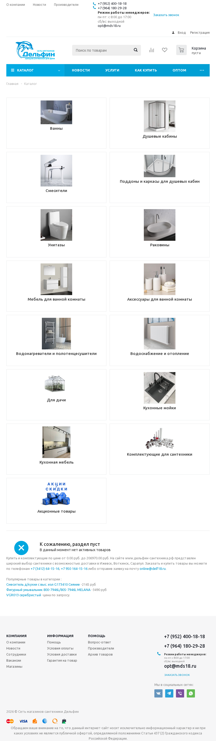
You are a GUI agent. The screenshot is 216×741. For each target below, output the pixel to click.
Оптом (179, 70)
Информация (60, 636)
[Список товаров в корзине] (192, 53)
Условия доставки (62, 654)
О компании (15, 642)
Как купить (146, 70)
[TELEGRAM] (169, 693)
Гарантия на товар (62, 660)
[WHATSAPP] (191, 693)
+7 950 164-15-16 (74, 568)
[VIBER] (180, 693)
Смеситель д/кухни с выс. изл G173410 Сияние (43, 584)
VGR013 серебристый (23, 595)
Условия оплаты (60, 648)
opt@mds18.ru (109, 25)
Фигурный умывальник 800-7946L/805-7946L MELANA (48, 589)
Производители (101, 648)
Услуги (112, 70)
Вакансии (13, 660)
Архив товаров (100, 654)
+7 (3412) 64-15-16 (45, 568)
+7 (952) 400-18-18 (112, 3)
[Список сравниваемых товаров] (151, 51)
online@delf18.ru (153, 568)
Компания (16, 636)
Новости (81, 70)
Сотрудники (16, 654)
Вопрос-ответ (99, 642)
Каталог (25, 70)
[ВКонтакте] (158, 693)
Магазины (14, 666)
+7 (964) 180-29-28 (112, 8)
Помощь (96, 636)
